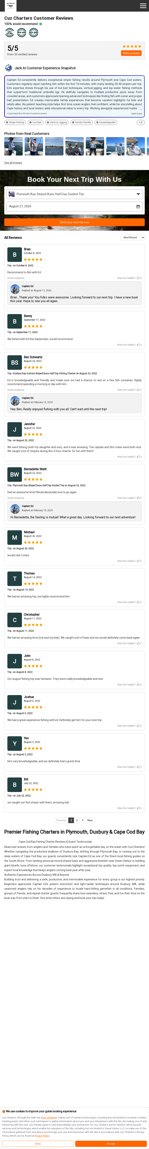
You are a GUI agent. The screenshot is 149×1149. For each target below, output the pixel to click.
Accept (111, 1143)
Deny (38, 1143)
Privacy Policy (42, 1135)
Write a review (131, 53)
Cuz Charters (49, 1117)
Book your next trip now (74, 222)
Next (90, 820)
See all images (13, 162)
